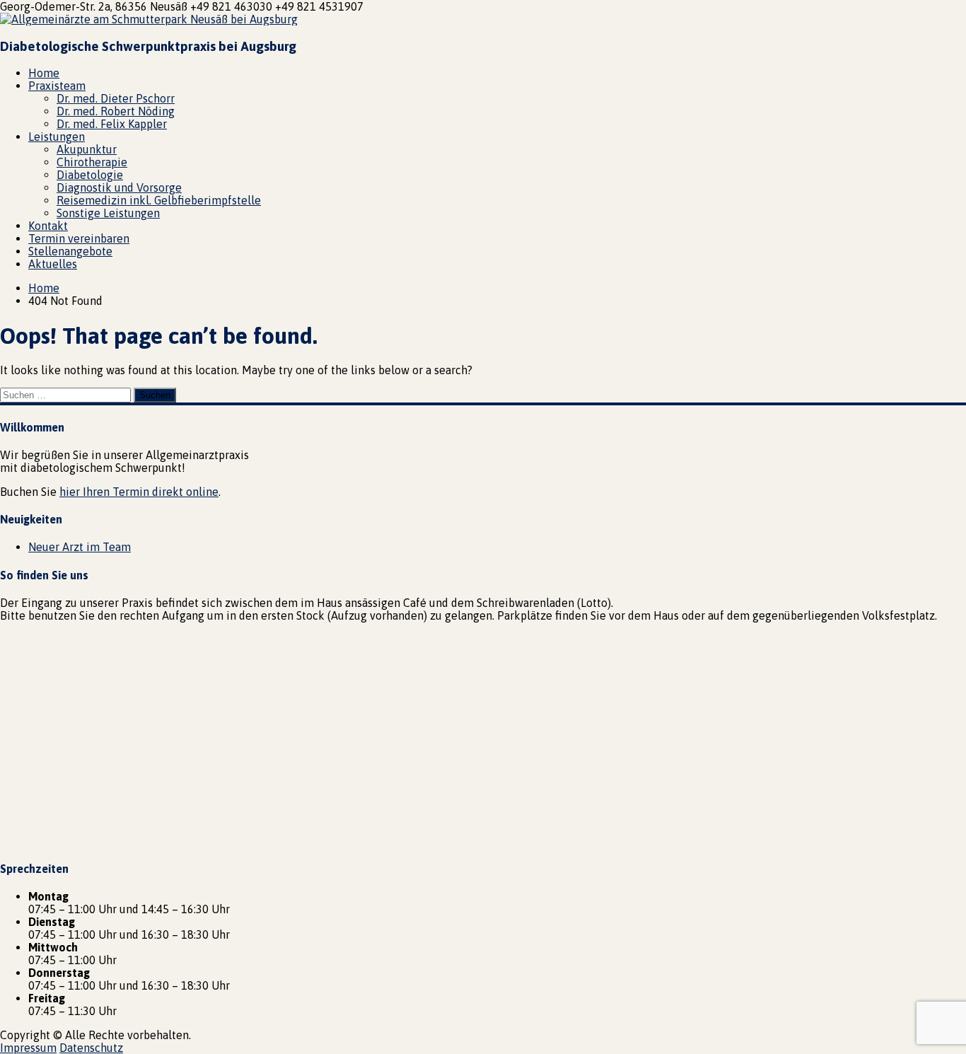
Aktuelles (52, 263)
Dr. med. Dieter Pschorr (116, 98)
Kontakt (48, 225)
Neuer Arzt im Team (79, 546)
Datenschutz (91, 1047)
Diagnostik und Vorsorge (119, 187)
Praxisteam (57, 85)
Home (43, 72)
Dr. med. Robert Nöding (116, 111)
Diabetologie (90, 174)
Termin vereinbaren (78, 238)
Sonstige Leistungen (108, 213)
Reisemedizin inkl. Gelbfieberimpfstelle (159, 200)
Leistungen (56, 136)
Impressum (28, 1047)
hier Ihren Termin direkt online (139, 491)
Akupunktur (87, 149)
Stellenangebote (70, 251)
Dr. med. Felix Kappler (112, 123)
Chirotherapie (92, 162)
